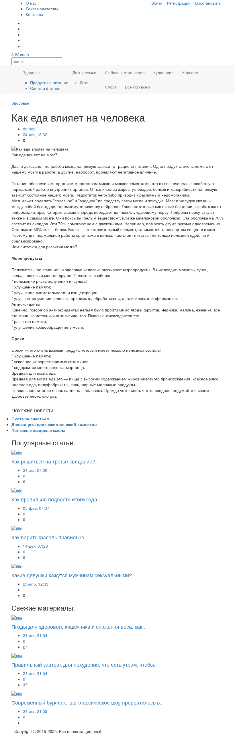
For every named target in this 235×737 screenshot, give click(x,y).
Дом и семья (84, 72)
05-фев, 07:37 (36, 508)
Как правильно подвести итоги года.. (55, 499)
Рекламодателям (42, 8)
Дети (84, 82)
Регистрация (179, 3)
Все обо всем (137, 87)
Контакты (34, 14)
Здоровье (32, 72)
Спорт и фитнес (45, 88)
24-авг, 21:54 (35, 635)
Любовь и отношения (125, 72)
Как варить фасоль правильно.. (49, 537)
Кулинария (163, 72)
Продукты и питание (49, 82)
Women (20, 54)
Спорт (110, 87)
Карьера (190, 72)
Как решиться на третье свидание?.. (54, 461)
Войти (156, 3)
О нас (31, 3)
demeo (29, 129)
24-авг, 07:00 (35, 470)
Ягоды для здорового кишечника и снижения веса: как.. (78, 626)
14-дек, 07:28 (35, 546)
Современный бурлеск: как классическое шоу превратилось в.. (87, 702)
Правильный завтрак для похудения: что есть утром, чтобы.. (84, 664)
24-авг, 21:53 (35, 711)
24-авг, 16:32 (35, 134)
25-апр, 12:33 (35, 584)
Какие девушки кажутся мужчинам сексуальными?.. (73, 575)
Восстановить (208, 3)
